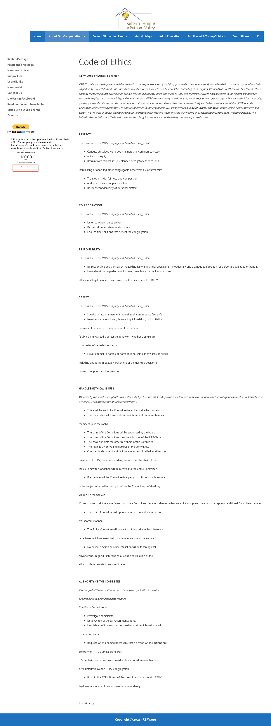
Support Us (14, 76)
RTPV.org (149, 719)
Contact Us (14, 93)
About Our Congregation (65, 36)
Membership (15, 87)
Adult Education (169, 36)
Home (37, 36)
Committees (240, 36)
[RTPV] (135, 19)
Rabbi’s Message (17, 59)
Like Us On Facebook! (21, 98)
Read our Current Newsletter (26, 104)
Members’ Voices (18, 70)
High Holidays (143, 36)
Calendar (13, 115)
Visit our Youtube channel (24, 110)
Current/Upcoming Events (110, 36)
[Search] (258, 36)
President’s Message (20, 65)
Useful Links (15, 81)
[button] (85, 36)
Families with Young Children (206, 36)
